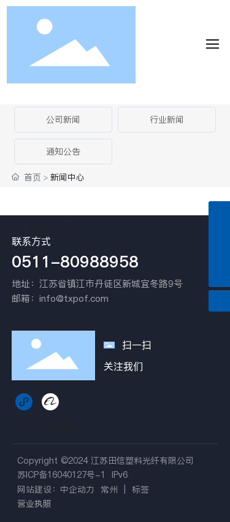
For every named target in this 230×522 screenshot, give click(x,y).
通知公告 (63, 151)
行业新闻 (167, 119)
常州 (109, 489)
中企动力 (77, 489)
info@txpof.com (74, 298)
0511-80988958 (75, 261)
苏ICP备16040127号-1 (61, 475)
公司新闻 (63, 119)
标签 (140, 489)
